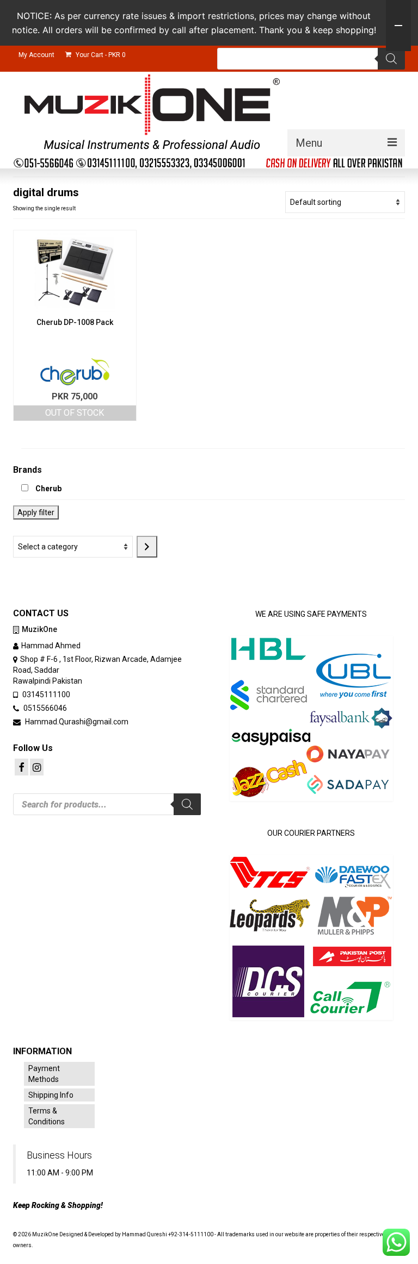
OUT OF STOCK (74, 413)
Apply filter (35, 512)
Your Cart (100, 55)
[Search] (391, 59)
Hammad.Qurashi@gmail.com (75, 721)
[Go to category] (147, 547)
